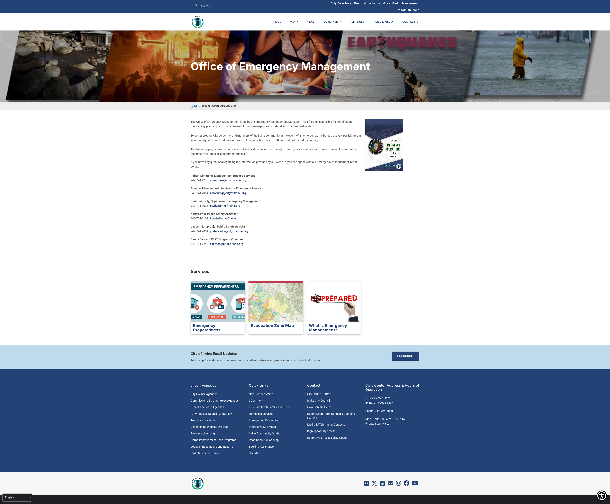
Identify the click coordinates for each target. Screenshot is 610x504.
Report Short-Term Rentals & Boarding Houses (331, 416)
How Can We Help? (319, 407)
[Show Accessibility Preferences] (601, 496)
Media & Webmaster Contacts (326, 424)
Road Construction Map (264, 440)
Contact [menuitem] (410, 22)
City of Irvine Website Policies (209, 426)
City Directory (341, 3)
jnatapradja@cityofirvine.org (229, 231)
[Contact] (390, 484)
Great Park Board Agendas (207, 407)
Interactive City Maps (262, 426)
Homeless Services (261, 413)
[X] (374, 484)
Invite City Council (318, 400)
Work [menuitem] (295, 22)
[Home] (198, 22)
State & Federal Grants (205, 453)
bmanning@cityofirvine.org (228, 193)
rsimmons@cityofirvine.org (228, 180)
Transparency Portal (203, 420)
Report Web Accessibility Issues (327, 437)
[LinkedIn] (382, 484)
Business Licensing (203, 433)
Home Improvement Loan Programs (213, 440)
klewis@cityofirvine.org (225, 218)
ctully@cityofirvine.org (225, 205)
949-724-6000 (384, 411)
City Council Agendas (204, 394)
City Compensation (261, 394)
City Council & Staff (319, 394)
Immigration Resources (263, 420)
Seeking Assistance (261, 446)
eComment (256, 400)
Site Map (254, 453)
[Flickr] (366, 484)
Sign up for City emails (321, 431)
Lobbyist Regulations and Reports (212, 446)
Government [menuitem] (334, 22)
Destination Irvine (367, 3)
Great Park (391, 3)
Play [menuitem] (312, 22)
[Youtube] (415, 484)
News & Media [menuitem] (384, 22)
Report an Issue (408, 10)
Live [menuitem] (279, 22)
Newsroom (410, 3)
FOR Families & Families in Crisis (269, 407)
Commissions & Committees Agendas (215, 400)
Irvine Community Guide (264, 433)
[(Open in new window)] (384, 145)
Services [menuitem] (359, 22)
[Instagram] (398, 484)
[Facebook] (406, 484)
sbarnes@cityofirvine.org (226, 243)
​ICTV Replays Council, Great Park (211, 413)
